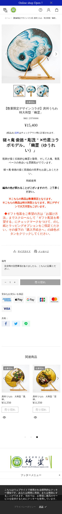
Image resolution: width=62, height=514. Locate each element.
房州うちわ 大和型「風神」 (13, 398)
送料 (17, 133)
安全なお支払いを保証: (13, 294)
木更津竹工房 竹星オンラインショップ (13, 10)
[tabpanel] (15, 396)
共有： (5, 318)
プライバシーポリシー (25, 507)
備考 (4, 261)
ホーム (7, 18)
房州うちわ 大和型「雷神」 (44, 398)
